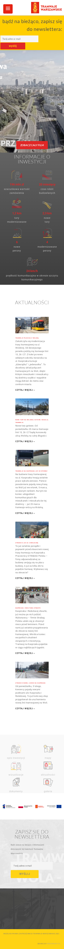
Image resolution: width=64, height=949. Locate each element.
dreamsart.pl (54, 944)
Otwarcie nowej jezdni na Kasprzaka (30, 683)
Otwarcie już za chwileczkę (26, 543)
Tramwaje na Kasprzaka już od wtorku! (31, 471)
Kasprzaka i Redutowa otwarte (28, 608)
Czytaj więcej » (25, 390)
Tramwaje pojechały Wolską (27, 338)
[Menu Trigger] (8, 9)
